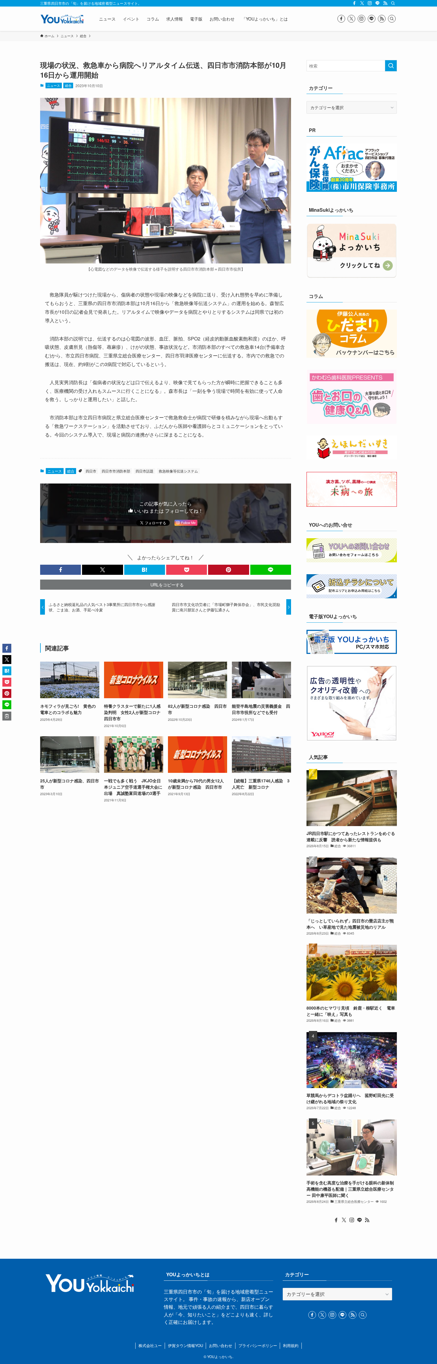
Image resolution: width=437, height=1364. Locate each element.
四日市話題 (144, 470)
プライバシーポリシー (257, 1345)
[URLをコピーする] (6, 716)
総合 (68, 85)
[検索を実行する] (391, 65)
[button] (60, 570)
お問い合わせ (220, 1345)
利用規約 (290, 1345)
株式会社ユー (150, 1345)
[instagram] (370, 3)
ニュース (53, 85)
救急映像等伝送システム (178, 470)
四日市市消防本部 (116, 470)
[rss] (385, 3)
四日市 (91, 470)
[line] (377, 3)
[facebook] (354, 3)
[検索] (393, 3)
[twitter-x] (362, 3)
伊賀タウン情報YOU (185, 1345)
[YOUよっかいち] (62, 18)
